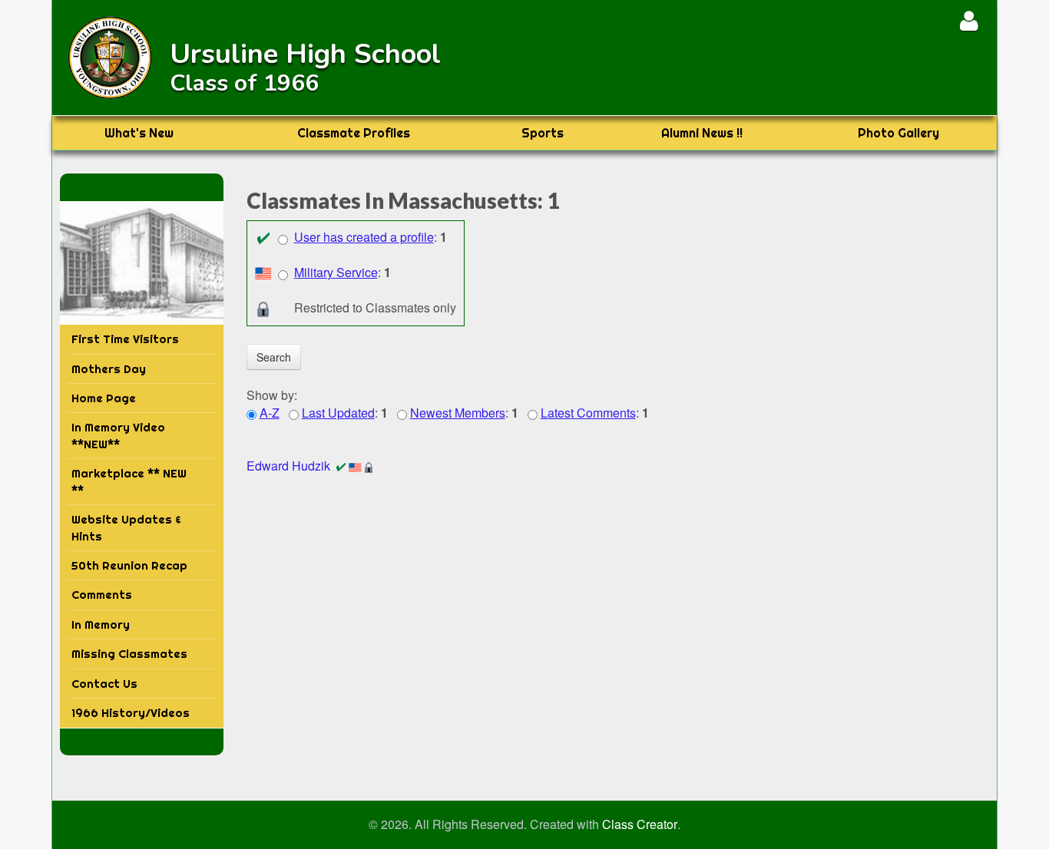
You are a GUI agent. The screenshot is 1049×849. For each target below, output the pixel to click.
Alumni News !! (702, 132)
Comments (101, 594)
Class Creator (639, 824)
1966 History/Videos (130, 712)
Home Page (103, 398)
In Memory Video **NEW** (118, 435)
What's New (139, 132)
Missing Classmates (129, 653)
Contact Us (104, 683)
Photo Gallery (898, 132)
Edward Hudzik (288, 465)
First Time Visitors (125, 339)
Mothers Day (108, 369)
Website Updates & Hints (126, 527)
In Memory (100, 624)
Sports (542, 132)
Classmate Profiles (353, 132)
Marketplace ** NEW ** (129, 481)
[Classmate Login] (968, 20)
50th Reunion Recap (129, 565)
